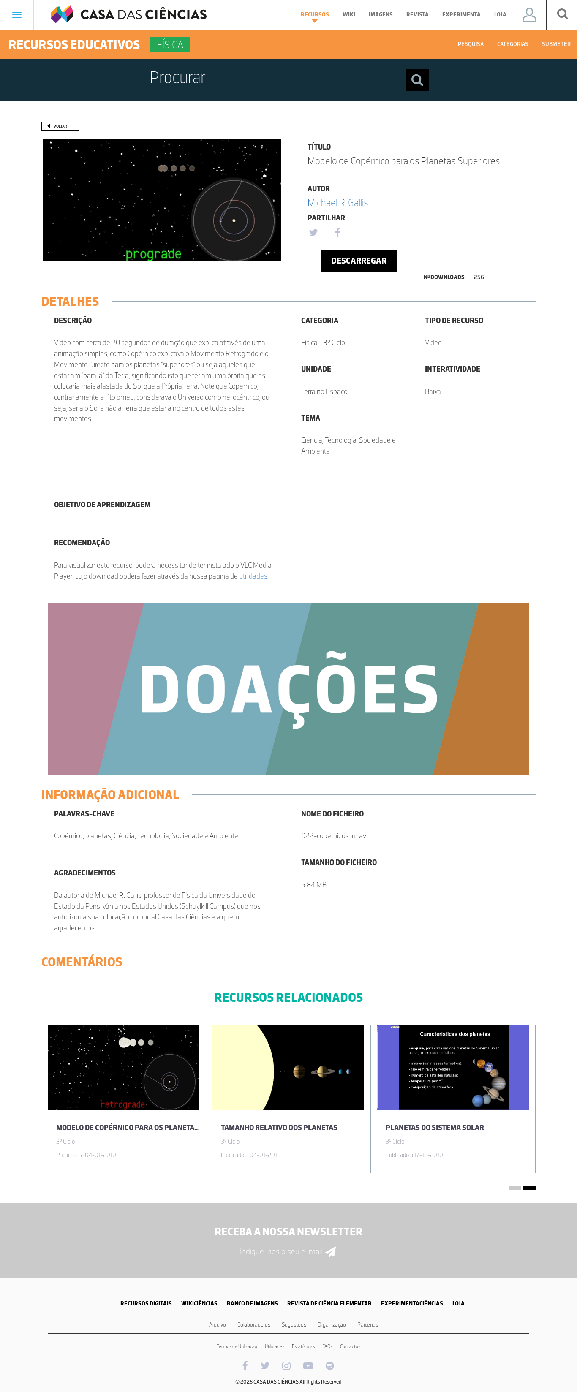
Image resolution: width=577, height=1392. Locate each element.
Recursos (315, 14)
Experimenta (461, 14)
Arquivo (217, 1324)
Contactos (350, 1346)
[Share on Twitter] (313, 233)
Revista (417, 14)
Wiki (349, 14)
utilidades (253, 576)
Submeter (556, 44)
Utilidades (274, 1346)
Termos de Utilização (237, 1346)
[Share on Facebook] (337, 233)
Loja (500, 14)
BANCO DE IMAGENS (252, 1303)
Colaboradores (253, 1324)
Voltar (60, 126)
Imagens (381, 14)
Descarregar (358, 261)
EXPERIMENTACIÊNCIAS (412, 1303)
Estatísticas (303, 1346)
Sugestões (294, 1324)
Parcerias (367, 1324)
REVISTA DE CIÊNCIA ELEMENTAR (329, 1303)
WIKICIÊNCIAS (199, 1303)
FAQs (327, 1346)
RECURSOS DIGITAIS (146, 1303)
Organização (332, 1324)
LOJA (458, 1303)
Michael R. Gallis (338, 202)
